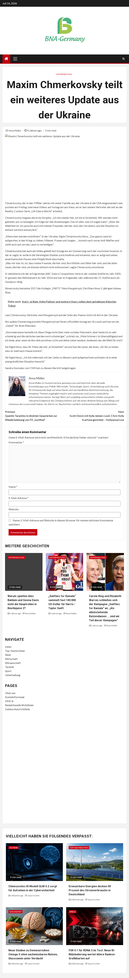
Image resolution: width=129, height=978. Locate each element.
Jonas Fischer (33, 895)
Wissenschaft (13, 662)
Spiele (73, 911)
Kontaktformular (15, 697)
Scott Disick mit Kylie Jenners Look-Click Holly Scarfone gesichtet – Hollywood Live (97, 415)
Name (13, 486)
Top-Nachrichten (15, 650)
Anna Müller (15, 130)
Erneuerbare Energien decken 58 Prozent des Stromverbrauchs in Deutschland (90, 890)
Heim (8, 646)
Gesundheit (15, 911)
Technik (9, 666)
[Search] (123, 58)
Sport (8, 671)
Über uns (10, 693)
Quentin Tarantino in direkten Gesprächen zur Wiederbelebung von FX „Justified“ (31, 415)
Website (13, 509)
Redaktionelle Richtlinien (19, 705)
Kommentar (16, 442)
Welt (8, 654)
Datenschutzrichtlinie (17, 709)
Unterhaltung (64, 74)
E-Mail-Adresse (19, 498)
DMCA (9, 701)
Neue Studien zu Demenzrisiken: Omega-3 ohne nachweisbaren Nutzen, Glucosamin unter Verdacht (33, 954)
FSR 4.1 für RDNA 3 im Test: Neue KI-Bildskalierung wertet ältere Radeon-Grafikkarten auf (92, 954)
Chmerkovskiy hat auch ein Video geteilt (28, 251)
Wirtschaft (11, 658)
